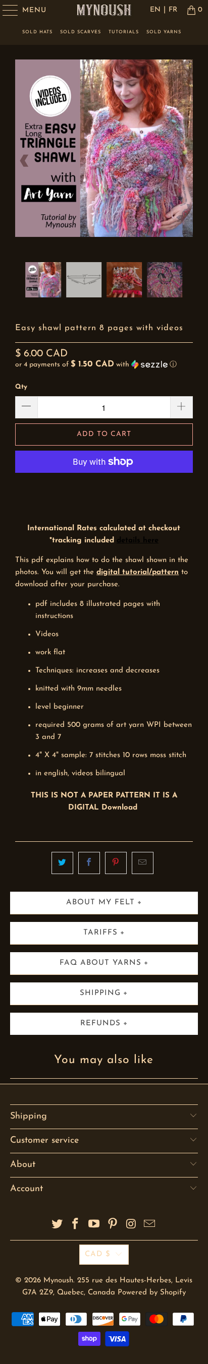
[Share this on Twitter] (62, 863)
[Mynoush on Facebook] (75, 1225)
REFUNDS (100, 1023)
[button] (96, 364)
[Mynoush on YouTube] (94, 1225)
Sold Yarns (163, 32)
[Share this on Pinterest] (116, 863)
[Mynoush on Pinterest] (112, 1225)
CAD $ (98, 1254)
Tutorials (124, 32)
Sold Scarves (80, 32)
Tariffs (100, 933)
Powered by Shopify (152, 1292)
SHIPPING (100, 993)
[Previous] (25, 160)
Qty (21, 387)
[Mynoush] (104, 10)
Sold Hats (37, 32)
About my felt (100, 902)
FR (173, 10)
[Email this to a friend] (142, 863)
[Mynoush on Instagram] (131, 1225)
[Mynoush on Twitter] (57, 1225)
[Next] (183, 160)
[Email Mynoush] (150, 1225)
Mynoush (58, 1280)
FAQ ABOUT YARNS (100, 963)
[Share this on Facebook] (89, 863)
